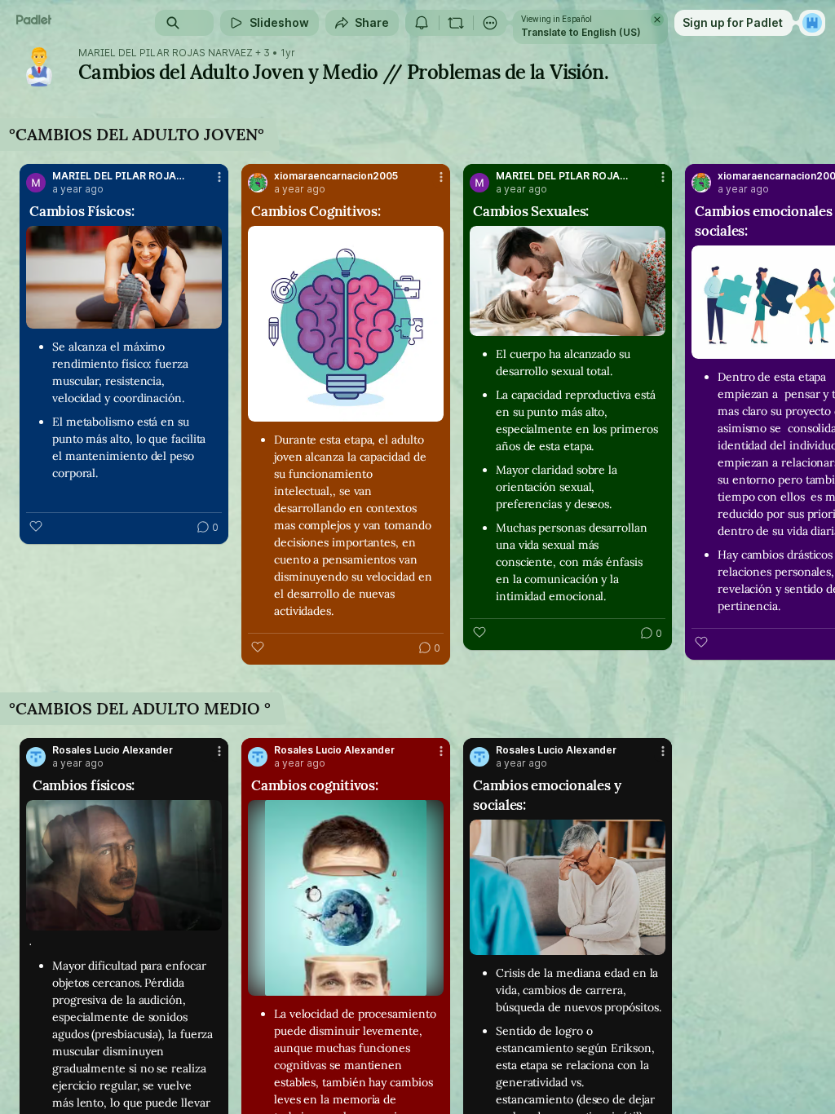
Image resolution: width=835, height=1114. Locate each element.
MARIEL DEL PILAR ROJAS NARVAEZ (165, 53)
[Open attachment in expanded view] (124, 277)
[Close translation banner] (657, 19)
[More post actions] (208, 183)
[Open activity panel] (421, 23)
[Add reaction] (36, 526)
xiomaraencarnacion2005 (336, 176)
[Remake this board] (456, 23)
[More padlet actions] (490, 23)
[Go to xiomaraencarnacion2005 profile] (257, 182)
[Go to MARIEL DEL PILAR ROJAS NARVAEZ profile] (36, 182)
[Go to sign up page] (812, 23)
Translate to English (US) (581, 32)
